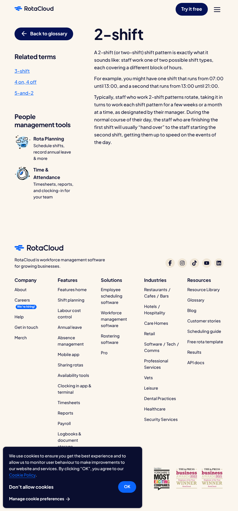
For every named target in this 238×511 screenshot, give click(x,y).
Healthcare (154, 409)
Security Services (161, 419)
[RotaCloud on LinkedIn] (218, 263)
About (21, 289)
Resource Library (203, 289)
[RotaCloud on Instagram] (182, 263)
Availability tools (73, 375)
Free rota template (205, 341)
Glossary (195, 300)
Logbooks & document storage (70, 440)
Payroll (64, 423)
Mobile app (69, 354)
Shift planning (71, 300)
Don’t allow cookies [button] (31, 487)
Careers (22, 300)
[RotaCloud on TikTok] (194, 263)
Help (19, 317)
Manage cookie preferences (37, 498)
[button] (192, 9)
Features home (72, 289)
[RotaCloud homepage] (34, 9)
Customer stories (204, 321)
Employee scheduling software (111, 296)
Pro (104, 352)
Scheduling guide (204, 331)
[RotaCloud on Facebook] (170, 263)
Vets (148, 377)
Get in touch (26, 327)
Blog (191, 310)
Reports (65, 413)
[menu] (217, 9)
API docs (195, 362)
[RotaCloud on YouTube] (206, 263)
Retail (149, 333)
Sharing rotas (70, 365)
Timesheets (69, 402)
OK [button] (127, 486)
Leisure (151, 388)
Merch (21, 337)
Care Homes (156, 323)
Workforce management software (114, 319)
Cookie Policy (22, 475)
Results (194, 352)
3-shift (22, 71)
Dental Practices (160, 398)
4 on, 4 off (26, 82)
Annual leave (70, 327)
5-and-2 (24, 93)
